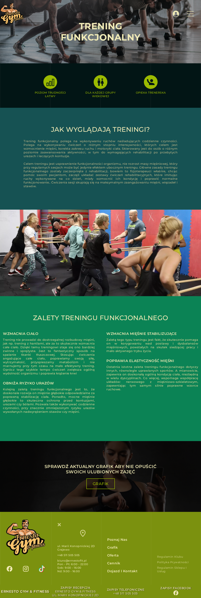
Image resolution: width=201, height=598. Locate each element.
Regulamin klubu (170, 556)
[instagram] (25, 568)
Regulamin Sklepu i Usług (171, 569)
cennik (113, 563)
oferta (113, 555)
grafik (101, 483)
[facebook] (9, 568)
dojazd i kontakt (122, 571)
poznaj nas (117, 540)
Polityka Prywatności (173, 562)
